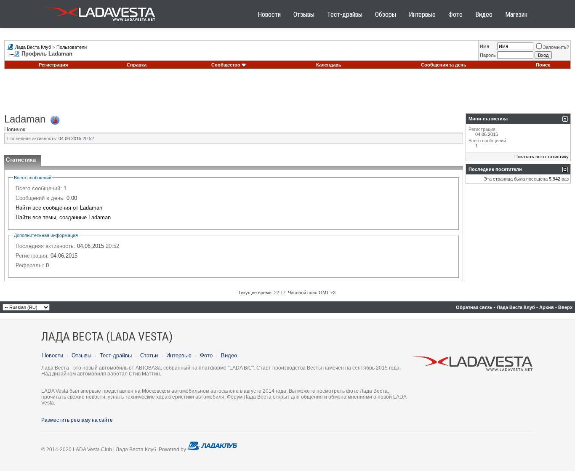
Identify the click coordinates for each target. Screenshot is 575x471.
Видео (483, 15)
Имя (484, 46)
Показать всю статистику (541, 156)
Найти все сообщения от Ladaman (59, 208)
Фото (455, 15)
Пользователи (71, 47)
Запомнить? (556, 47)
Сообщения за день (443, 64)
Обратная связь (474, 307)
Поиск (543, 64)
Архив (546, 307)
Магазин (516, 15)
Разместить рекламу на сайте (77, 420)
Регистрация (53, 64)
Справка (136, 64)
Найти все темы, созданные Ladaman (63, 217)
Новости (269, 15)
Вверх (565, 307)
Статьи (149, 355)
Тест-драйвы (344, 15)
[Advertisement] (287, 94)
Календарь (328, 64)
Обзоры (385, 15)
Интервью (422, 15)
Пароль (488, 55)
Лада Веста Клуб (33, 47)
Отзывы (303, 15)
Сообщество (225, 64)
